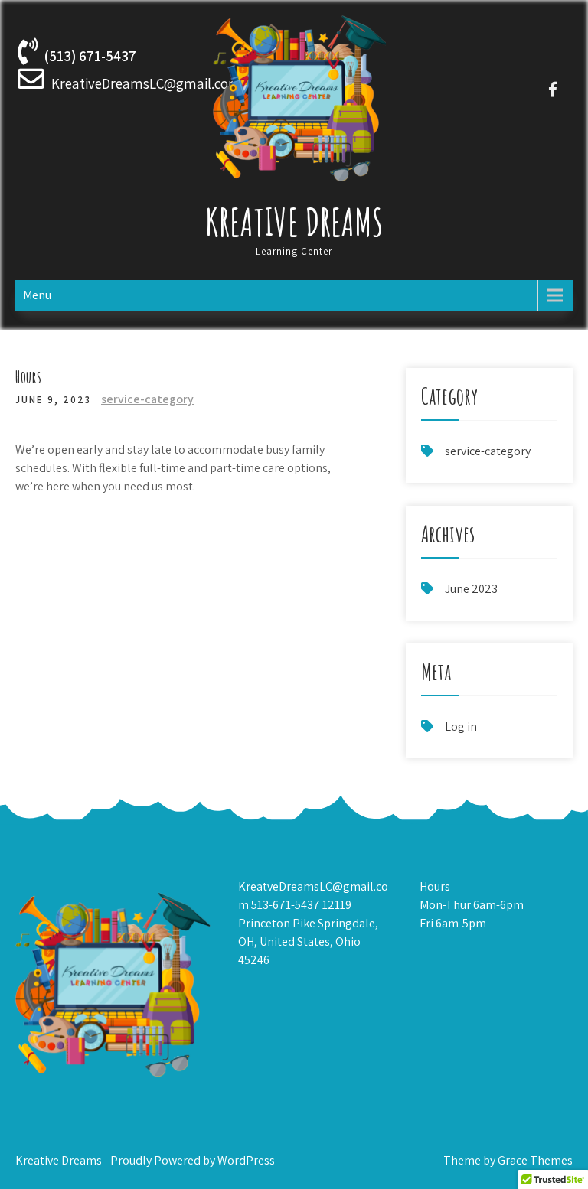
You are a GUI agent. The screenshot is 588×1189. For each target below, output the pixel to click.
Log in (461, 726)
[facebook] (553, 89)
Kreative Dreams (294, 221)
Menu (37, 295)
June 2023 (471, 589)
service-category (147, 399)
